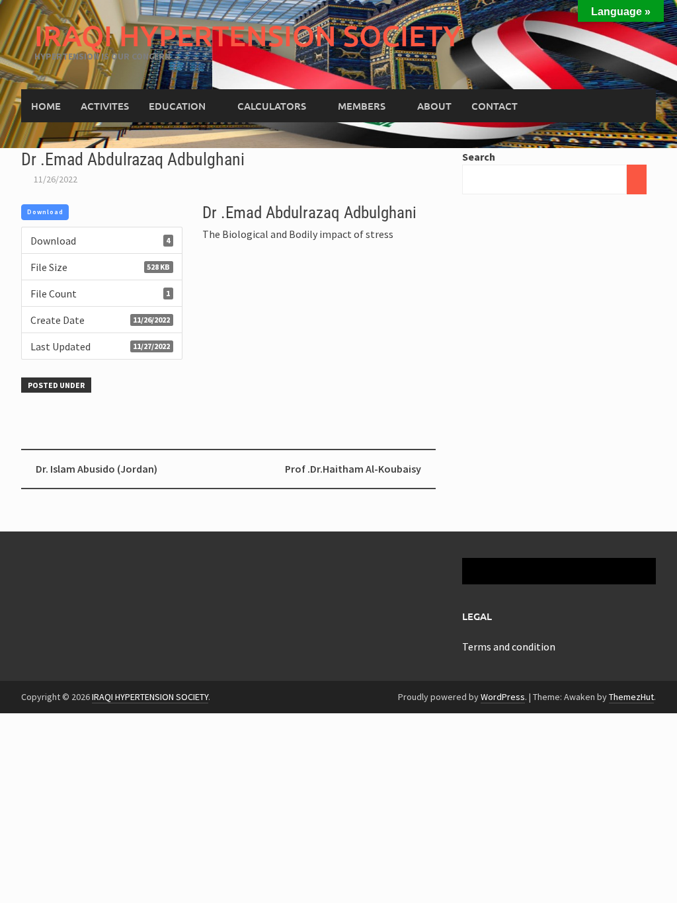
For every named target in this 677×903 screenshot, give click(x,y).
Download (45, 212)
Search (478, 156)
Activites (105, 105)
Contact (494, 105)
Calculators (271, 105)
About (434, 105)
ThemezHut (631, 697)
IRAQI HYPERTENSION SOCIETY (247, 35)
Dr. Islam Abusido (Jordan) (96, 468)
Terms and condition (508, 646)
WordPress (503, 697)
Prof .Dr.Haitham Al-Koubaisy (353, 468)
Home (46, 105)
